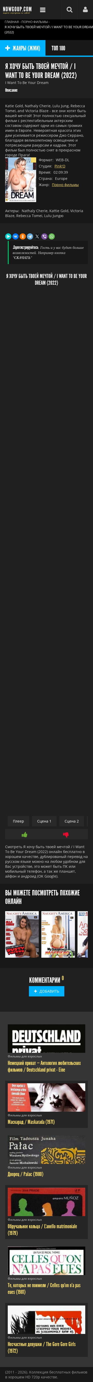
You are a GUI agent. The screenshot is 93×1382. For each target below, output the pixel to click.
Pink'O (60, 166)
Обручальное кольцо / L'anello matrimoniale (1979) (42, 1230)
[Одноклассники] (23, 236)
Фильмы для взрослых (25, 1056)
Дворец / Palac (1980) (25, 1174)
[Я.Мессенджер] (8, 236)
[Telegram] (30, 236)
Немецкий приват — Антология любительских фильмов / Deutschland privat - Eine (44, 1066)
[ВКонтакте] (15, 236)
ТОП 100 (58, 48)
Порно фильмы (65, 184)
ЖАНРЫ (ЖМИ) (26, 48)
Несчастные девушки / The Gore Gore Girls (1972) (42, 1347)
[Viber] (44, 236)
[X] (37, 236)
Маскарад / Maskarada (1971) (31, 1122)
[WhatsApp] (52, 236)
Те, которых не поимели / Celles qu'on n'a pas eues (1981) (44, 1288)
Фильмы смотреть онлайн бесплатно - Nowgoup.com (18, 9)
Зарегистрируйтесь (25, 247)
